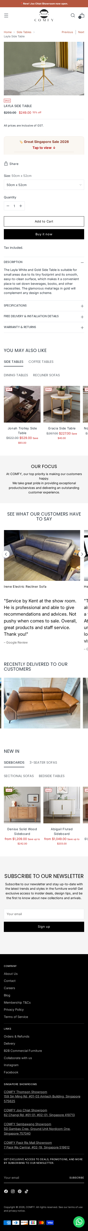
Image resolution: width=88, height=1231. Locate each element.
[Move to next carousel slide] (82, 554)
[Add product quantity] (21, 206)
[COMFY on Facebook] (6, 1192)
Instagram (11, 1065)
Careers (9, 988)
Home (8, 32)
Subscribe (76, 1177)
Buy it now (43, 234)
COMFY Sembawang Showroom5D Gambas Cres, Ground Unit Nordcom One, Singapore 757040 (37, 1128)
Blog (7, 995)
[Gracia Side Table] (61, 404)
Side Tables (24, 32)
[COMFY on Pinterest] (20, 1192)
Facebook (11, 1072)
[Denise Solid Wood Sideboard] (22, 805)
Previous (67, 32)
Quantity (10, 197)
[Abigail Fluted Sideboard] (61, 805)
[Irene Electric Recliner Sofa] (42, 555)
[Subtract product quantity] (8, 206)
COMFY (30, 1207)
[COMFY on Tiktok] (26, 1192)
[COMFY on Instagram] (13, 1192)
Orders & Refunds (16, 1036)
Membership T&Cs (17, 1002)
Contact (10, 980)
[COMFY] (44, 15)
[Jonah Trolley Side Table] (22, 404)
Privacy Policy (14, 1009)
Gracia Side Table (61, 428)
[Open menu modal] (6, 15)
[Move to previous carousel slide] (6, 554)
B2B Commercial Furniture (23, 1050)
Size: (18, 175)
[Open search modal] (72, 15)
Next (81, 32)
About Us (11, 973)
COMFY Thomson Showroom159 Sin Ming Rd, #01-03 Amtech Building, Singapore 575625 (42, 1096)
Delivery (9, 1043)
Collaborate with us (18, 1058)
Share (14, 164)
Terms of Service (16, 1017)
